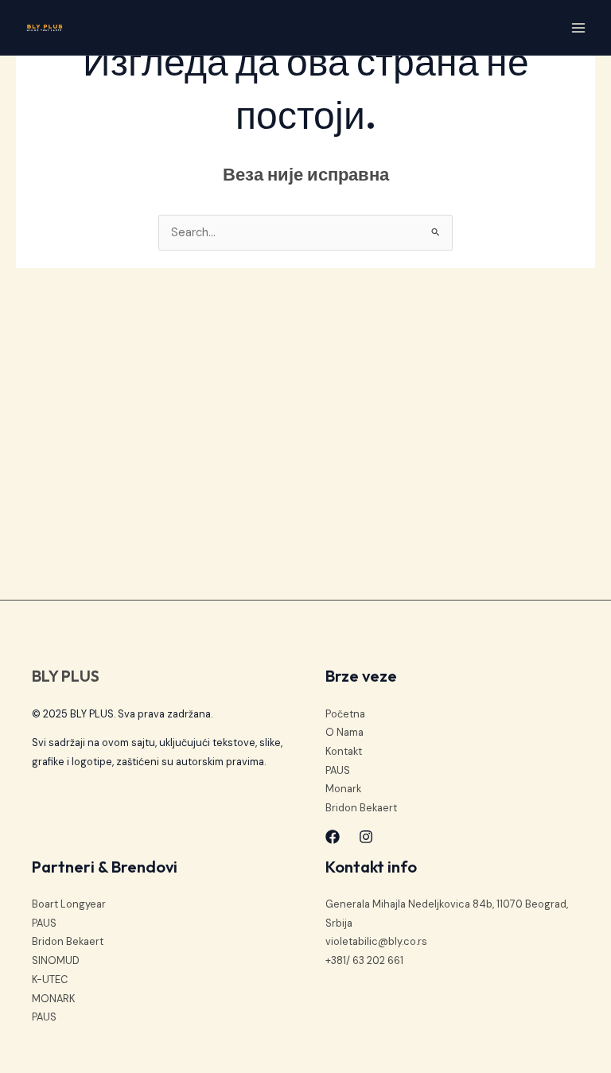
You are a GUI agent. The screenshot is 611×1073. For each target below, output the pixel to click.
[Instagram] (366, 837)
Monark (343, 788)
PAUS (337, 770)
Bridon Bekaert (361, 807)
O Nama (344, 732)
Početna (345, 714)
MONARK (53, 998)
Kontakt (343, 751)
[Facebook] (332, 837)
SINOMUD (56, 960)
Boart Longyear (69, 904)
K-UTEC (50, 979)
